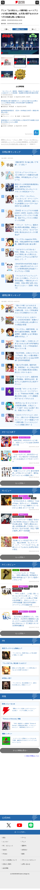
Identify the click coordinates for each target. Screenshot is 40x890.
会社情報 (5, 868)
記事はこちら (20, 29)
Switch (5, 850)
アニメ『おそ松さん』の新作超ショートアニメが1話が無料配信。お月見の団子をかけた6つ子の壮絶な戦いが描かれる (20, 142)
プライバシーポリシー (29, 860)
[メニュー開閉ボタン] (37, 2)
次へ (33, 29)
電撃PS (24, 845)
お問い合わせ (26, 864)
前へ (7, 29)
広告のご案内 (7, 864)
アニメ (24, 841)
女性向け (24, 850)
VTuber (5, 854)
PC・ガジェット (8, 845)
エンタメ (5, 841)
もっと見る (19, 483)
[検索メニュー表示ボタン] (3, 2)
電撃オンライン (6, 140)
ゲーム (24, 837)
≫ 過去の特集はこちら (31, 756)
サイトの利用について (10, 860)
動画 (23, 854)
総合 (4, 837)
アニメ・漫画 (17, 140)
